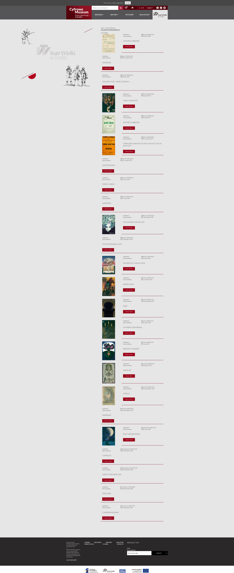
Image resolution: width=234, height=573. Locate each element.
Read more (129, 46)
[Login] (157, 8)
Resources (97, 542)
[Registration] (161, 8)
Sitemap (87, 542)
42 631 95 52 (72, 546)
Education (144, 15)
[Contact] (164, 8)
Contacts (120, 544)
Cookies (105, 544)
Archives (98, 15)
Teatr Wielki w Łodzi (160, 14)
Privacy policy (89, 544)
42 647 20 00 (74, 545)
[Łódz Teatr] (78, 13)
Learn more (120, 3)
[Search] (120, 8)
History (113, 15)
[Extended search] (125, 8)
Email (131, 548)
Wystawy (130, 15)
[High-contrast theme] (132, 8)
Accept (128, 3)
